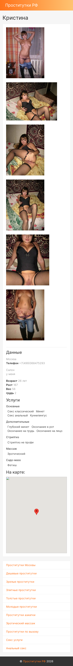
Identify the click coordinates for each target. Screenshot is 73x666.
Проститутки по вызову (22, 631)
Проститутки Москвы (20, 565)
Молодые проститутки (21, 606)
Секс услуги (14, 640)
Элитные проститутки (21, 590)
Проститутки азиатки (20, 615)
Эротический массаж (20, 623)
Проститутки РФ (21, 5)
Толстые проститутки (21, 598)
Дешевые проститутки (21, 573)
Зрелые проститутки (20, 581)
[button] (36, 511)
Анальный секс (16, 648)
